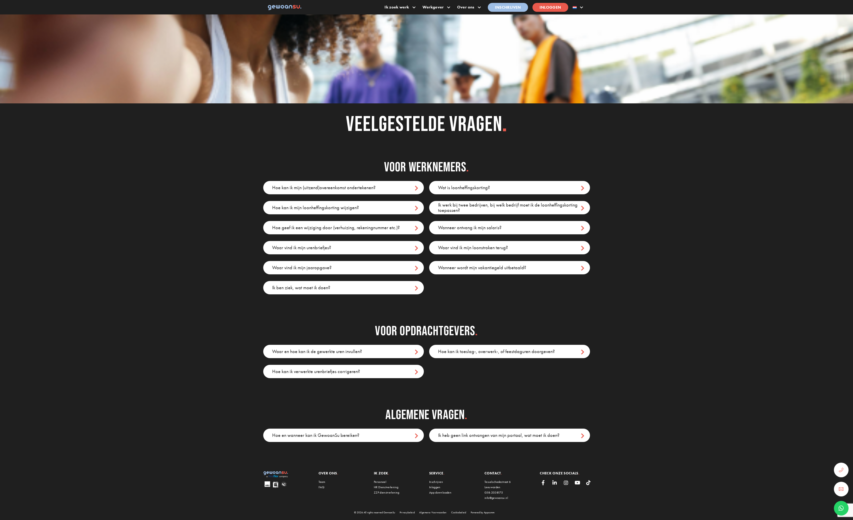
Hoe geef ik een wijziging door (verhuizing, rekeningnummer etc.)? (336, 227)
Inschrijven (508, 7)
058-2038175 (493, 492)
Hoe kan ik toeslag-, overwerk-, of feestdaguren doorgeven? (496, 351)
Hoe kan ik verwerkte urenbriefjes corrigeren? (316, 371)
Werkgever (433, 6)
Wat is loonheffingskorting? (464, 187)
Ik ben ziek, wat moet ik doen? (301, 287)
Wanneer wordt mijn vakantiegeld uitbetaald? (482, 267)
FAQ (322, 487)
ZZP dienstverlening (386, 492)
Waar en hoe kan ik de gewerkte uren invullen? (317, 351)
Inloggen (550, 7)
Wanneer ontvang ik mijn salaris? (470, 227)
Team (322, 482)
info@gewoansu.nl (496, 498)
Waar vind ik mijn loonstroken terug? (473, 247)
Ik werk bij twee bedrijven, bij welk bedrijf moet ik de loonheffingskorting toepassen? (508, 207)
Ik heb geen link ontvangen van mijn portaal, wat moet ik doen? (499, 435)
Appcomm (489, 512)
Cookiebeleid (458, 512)
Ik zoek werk (397, 6)
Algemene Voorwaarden (432, 512)
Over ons (465, 6)
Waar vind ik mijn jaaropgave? (302, 267)
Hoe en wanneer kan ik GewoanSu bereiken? (315, 435)
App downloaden (440, 492)
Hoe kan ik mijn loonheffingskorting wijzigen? (315, 207)
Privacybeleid (407, 512)
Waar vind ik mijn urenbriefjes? (301, 247)
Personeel (380, 482)
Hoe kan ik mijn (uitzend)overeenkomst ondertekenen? (324, 187)
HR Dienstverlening (386, 487)
